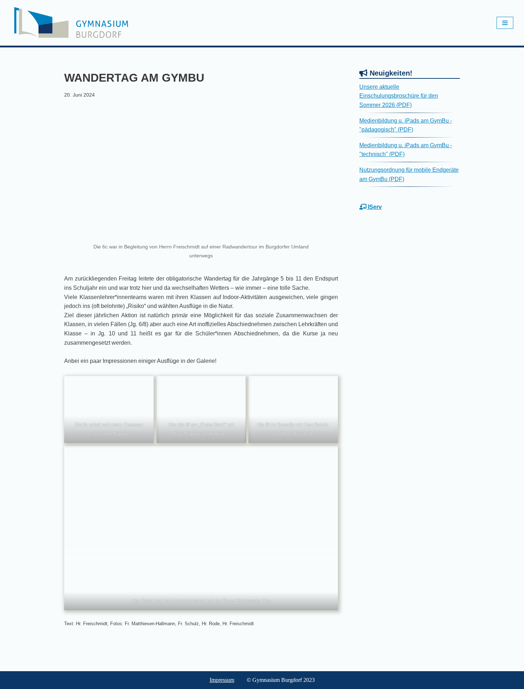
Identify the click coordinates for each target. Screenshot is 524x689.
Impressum (222, 680)
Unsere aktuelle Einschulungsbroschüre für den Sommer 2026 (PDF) (398, 96)
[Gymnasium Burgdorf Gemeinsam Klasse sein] (71, 22)
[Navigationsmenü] (505, 23)
